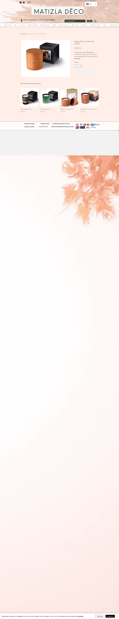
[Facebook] (21, 2)
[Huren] (21, 20)
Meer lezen (77, 58)
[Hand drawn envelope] (29, 2)
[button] (96, 21)
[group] (59, 101)
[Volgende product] (101, 97)
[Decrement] (76, 66)
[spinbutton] (78, 66)
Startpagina (23, 34)
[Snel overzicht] (29, 97)
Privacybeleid (79, 616)
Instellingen (100, 616)
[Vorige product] (18, 97)
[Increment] (81, 66)
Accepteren (110, 616)
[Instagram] (24, 2)
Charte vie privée (29, 126)
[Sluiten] (117, 616)
